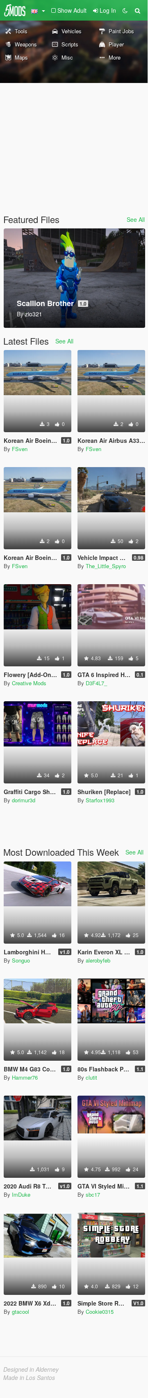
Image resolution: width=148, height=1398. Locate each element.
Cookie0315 (100, 1311)
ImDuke (21, 1194)
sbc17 (93, 1194)
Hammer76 (25, 1077)
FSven (19, 449)
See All (136, 219)
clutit (91, 1077)
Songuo (21, 960)
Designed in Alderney (31, 1369)
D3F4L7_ (96, 683)
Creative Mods (29, 683)
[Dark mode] (125, 10)
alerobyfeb (98, 960)
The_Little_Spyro (106, 566)
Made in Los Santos (29, 1377)
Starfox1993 (100, 800)
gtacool (20, 1311)
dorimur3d (23, 800)
